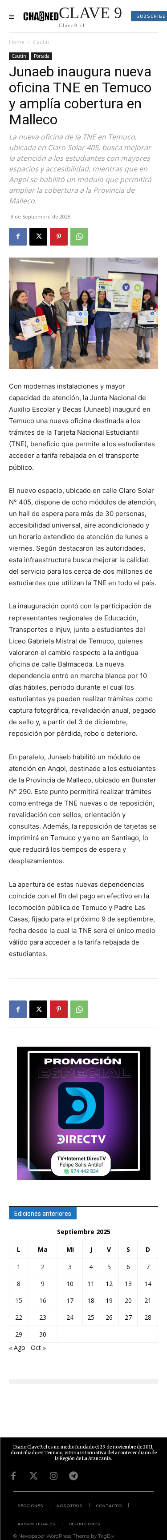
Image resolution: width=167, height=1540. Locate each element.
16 (42, 1300)
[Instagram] (53, 1476)
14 (147, 1283)
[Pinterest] (59, 237)
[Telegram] (73, 1476)
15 (18, 1300)
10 (69, 1283)
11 (90, 1283)
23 (42, 1317)
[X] (38, 237)
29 (18, 1334)
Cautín (41, 42)
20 (128, 1300)
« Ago (17, 1347)
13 (128, 1283)
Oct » (38, 1347)
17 (69, 1300)
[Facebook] (18, 237)
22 (18, 1317)
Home (16, 42)
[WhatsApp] (79, 237)
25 (90, 1317)
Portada (41, 56)
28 (147, 1317)
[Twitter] (33, 1476)
